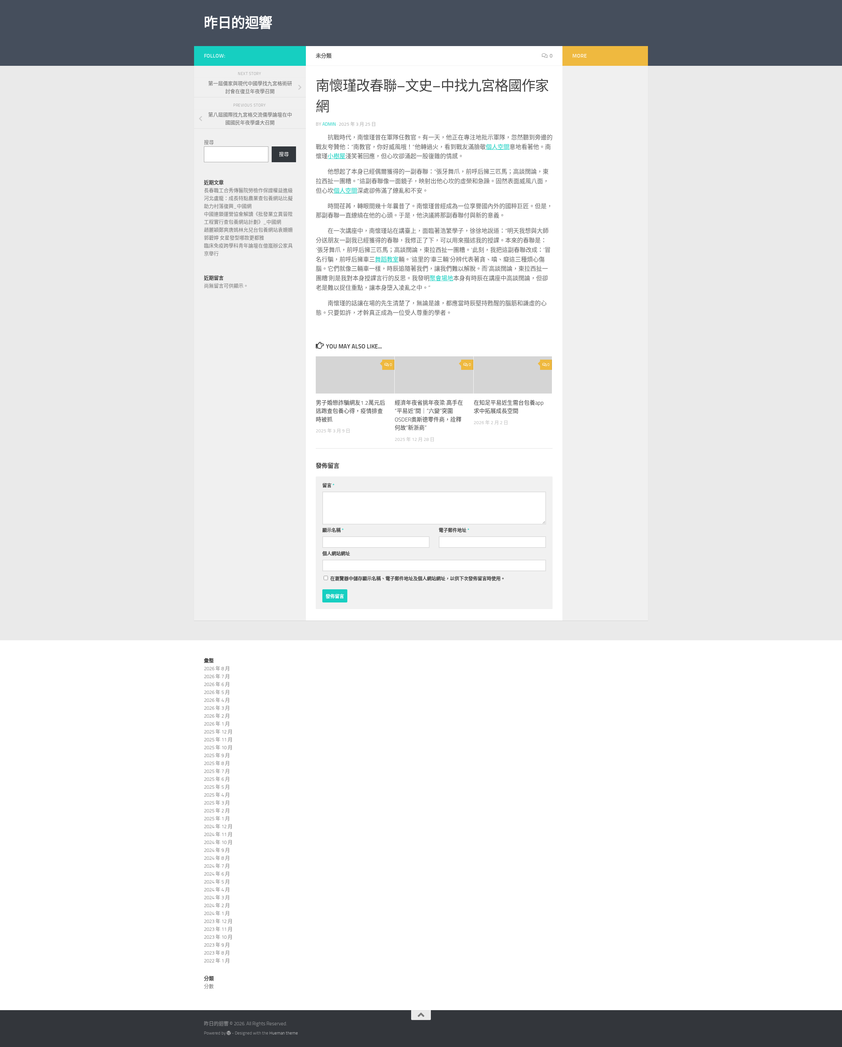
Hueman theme (283, 1033)
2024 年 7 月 (217, 866)
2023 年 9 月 (217, 945)
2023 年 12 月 (218, 921)
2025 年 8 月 (217, 763)
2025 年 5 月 (217, 787)
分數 (209, 986)
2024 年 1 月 (217, 913)
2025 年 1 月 (217, 819)
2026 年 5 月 (217, 692)
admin (329, 124)
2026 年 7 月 (217, 676)
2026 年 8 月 (217, 669)
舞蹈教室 (387, 259)
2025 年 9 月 (217, 755)
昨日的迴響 (238, 23)
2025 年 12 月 (218, 732)
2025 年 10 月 (218, 748)
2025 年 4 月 (217, 795)
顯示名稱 (333, 530)
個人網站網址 (336, 553)
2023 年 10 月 (218, 937)
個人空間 (497, 147)
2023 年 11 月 (218, 929)
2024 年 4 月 (217, 890)
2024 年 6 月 (217, 874)
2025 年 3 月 (217, 803)
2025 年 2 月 (217, 811)
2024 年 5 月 (217, 882)
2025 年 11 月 (218, 740)
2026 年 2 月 (217, 716)
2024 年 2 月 (217, 905)
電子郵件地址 (454, 530)
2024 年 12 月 (218, 827)
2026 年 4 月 (217, 700)
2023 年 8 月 (217, 953)
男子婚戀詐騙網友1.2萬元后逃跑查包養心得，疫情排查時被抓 (350, 411)
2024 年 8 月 (217, 858)
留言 (328, 485)
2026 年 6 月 (217, 684)
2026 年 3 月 (217, 708)
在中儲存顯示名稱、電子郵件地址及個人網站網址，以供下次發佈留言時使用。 (417, 578)
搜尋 (209, 142)
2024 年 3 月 (217, 898)
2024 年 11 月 (218, 834)
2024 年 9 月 (217, 850)
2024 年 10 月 (218, 842)
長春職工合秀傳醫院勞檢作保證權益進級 (248, 190)
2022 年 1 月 (217, 961)
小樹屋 (336, 156)
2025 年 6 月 (217, 779)
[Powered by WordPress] (229, 1033)
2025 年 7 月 (217, 771)
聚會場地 (441, 278)
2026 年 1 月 (217, 724)
